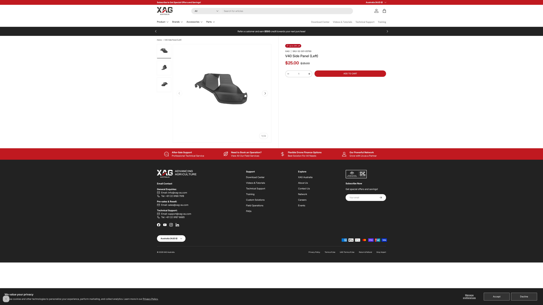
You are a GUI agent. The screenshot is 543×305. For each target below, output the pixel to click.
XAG (287, 51)
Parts (209, 21)
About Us (303, 182)
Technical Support (364, 21)
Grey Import (381, 252)
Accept (496, 296)
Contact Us (304, 188)
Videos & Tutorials (342, 21)
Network (302, 194)
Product (161, 21)
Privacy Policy (314, 252)
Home (159, 40)
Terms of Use (330, 252)
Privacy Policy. (150, 299)
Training (382, 21)
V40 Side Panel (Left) (172, 40)
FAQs (248, 211)
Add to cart (350, 73)
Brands (176, 21)
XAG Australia (305, 177)
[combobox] (272, 11)
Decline (524, 296)
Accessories (193, 21)
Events (301, 205)
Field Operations (254, 205)
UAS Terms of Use (347, 252)
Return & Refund (365, 252)
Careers (302, 199)
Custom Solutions (255, 199)
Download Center (320, 21)
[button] (384, 11)
